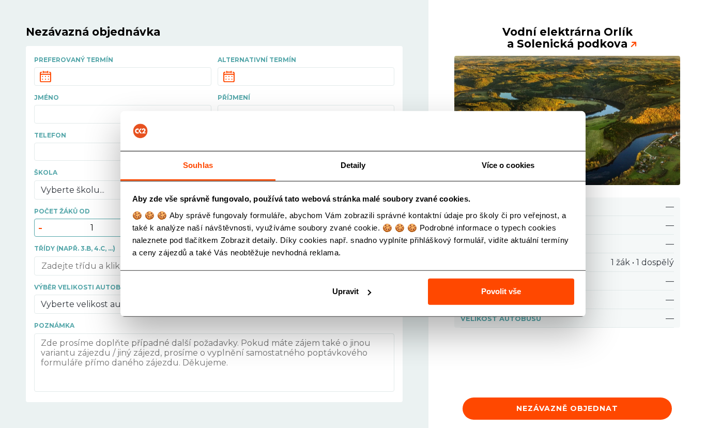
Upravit (345, 291)
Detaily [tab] (353, 165)
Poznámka (54, 325)
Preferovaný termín (73, 59)
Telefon (50, 135)
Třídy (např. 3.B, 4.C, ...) (74, 248)
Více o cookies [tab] (508, 165)
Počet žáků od (62, 211)
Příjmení (234, 97)
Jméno (46, 97)
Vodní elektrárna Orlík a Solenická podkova (567, 37)
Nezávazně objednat (567, 408)
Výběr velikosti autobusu (84, 287)
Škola (45, 172)
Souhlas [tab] (198, 165)
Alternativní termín (257, 59)
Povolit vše (501, 291)
